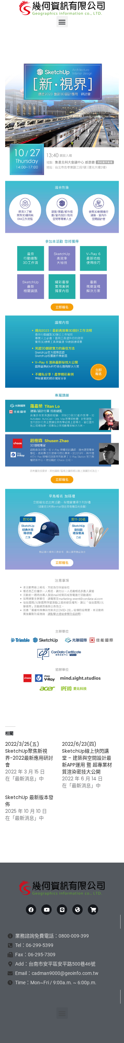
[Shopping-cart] (93, 909)
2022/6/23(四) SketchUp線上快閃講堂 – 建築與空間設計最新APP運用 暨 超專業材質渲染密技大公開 (87, 758)
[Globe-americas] (77, 909)
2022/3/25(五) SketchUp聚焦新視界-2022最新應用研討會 (29, 754)
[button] (62, 21)
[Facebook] (31, 909)
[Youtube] (46, 909)
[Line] (62, 909)
